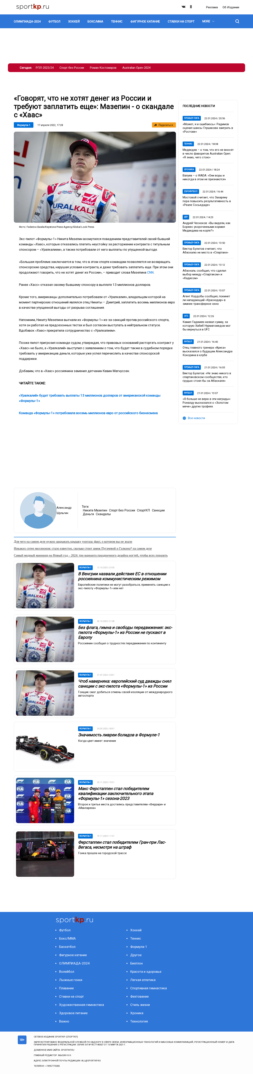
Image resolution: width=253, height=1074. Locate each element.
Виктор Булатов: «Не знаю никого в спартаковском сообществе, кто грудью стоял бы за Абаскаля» (207, 377)
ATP (186, 217)
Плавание (66, 988)
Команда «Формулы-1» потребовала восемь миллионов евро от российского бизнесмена (88, 413)
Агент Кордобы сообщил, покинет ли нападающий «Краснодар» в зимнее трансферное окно (206, 300)
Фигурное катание (73, 955)
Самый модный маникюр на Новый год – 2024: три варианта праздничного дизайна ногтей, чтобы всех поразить (91, 555)
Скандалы (103, 514)
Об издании (231, 7)
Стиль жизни (140, 1005)
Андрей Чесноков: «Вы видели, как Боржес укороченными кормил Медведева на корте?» (206, 226)
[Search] (237, 21)
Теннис (188, 144)
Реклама (212, 7)
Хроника (189, 169)
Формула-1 (23, 125)
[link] (95, 177)
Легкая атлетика (143, 980)
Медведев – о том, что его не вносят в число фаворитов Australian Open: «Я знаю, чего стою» (208, 153)
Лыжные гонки (70, 980)
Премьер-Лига (191, 118)
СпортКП (143, 510)
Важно (64, 1021)
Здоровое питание (73, 1013)
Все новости (196, 418)
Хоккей (136, 930)
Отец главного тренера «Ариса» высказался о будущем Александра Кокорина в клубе (207, 351)
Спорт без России (71, 67)
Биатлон (136, 963)
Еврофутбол (190, 191)
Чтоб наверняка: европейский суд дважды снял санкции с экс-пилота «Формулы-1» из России (124, 683)
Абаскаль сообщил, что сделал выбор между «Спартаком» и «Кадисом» (204, 274)
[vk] (184, 7)
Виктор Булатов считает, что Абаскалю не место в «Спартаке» (205, 250)
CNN (150, 272)
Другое (136, 955)
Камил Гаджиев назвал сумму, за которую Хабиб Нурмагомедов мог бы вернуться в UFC (207, 325)
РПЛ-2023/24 (45, 67)
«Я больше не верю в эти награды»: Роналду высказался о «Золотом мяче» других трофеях (207, 402)
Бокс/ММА (67, 938)
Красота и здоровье (145, 972)
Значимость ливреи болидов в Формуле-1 (119, 735)
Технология (139, 1021)
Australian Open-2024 (136, 67)
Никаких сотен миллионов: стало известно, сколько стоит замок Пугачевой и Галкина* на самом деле (83, 548)
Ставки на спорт (71, 996)
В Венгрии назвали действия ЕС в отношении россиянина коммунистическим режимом (122, 576)
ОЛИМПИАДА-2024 (74, 963)
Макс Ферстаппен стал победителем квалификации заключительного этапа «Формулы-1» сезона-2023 (115, 793)
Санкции (158, 510)
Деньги (88, 514)
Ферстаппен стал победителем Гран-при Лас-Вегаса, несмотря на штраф (122, 845)
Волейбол (66, 972)
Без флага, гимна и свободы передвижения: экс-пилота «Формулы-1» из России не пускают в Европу (125, 632)
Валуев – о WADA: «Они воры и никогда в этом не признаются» (204, 177)
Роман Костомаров (103, 67)
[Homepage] (32, 7)
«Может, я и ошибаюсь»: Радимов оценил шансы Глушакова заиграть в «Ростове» (208, 127)
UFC (186, 316)
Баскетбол (67, 947)
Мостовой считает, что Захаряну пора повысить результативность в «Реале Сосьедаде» (207, 201)
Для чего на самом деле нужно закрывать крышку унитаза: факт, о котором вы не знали (73, 541)
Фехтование (139, 996)
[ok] (191, 7)
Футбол (188, 341)
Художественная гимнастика (81, 1005)
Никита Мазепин (95, 510)
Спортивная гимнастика (148, 988)
